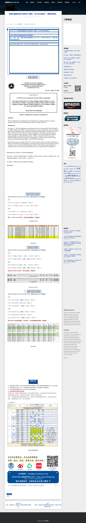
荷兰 (68, 180)
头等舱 (76, 171)
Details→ (66, 357)
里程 (67, 182)
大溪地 (73, 171)
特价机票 (72, 175)
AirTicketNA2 (29, 16)
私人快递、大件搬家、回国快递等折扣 (72, 55)
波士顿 (79, 173)
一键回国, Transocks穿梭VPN (70, 78)
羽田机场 (76, 178)
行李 (70, 180)
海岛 (64, 176)
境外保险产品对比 (68, 75)
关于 (79, 2)
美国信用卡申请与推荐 (69, 69)
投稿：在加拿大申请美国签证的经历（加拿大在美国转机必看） (48, 505)
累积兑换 (60, 2)
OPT (79, 166)
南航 (76, 168)
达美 (79, 180)
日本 (69, 173)
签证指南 (67, 2)
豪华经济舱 (73, 180)
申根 (77, 176)
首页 (27, 2)
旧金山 (75, 173)
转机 (77, 180)
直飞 (80, 176)
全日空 (69, 168)
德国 (78, 171)
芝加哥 (80, 178)
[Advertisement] (34, 59)
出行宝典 (39, 2)
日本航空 (72, 173)
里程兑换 (69, 182)
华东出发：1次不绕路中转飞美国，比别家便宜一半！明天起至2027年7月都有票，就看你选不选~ (72, 243)
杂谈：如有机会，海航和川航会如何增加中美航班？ (18, 505)
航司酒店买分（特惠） (69, 72)
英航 (67, 180)
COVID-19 (71, 166)
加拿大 (72, 168)
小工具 (73, 2)
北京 (74, 168)
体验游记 (32, 2)
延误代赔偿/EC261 (68, 66)
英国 (65, 180)
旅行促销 (46, 2)
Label (76, 166)
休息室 (66, 168)
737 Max (65, 166)
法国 (77, 173)
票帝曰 (53, 2)
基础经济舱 (67, 171)
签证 (67, 178)
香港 (71, 182)
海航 (66, 176)
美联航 (71, 178)
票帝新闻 (9, 494)
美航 (74, 178)
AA (67, 166)
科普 (65, 178)
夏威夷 (70, 171)
